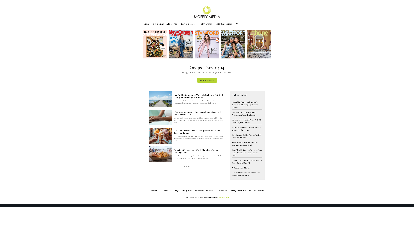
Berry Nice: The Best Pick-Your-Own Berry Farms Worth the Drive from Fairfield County (247, 153)
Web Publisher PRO (224, 197)
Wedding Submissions (237, 191)
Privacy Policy (186, 191)
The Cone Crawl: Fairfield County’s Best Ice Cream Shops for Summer (197, 131)
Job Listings (174, 191)
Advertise (164, 191)
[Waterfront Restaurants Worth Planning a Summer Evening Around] (160, 154)
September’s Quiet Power (241, 168)
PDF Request (222, 191)
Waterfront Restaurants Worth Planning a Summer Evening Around (197, 151)
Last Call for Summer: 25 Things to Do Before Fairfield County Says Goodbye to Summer (198, 96)
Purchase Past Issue (256, 191)
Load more (186, 166)
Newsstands (210, 191)
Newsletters (199, 191)
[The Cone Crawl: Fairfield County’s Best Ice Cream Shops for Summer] (160, 136)
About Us (154, 191)
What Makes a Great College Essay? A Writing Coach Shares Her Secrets (197, 113)
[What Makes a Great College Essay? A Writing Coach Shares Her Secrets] (160, 117)
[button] (237, 23)
